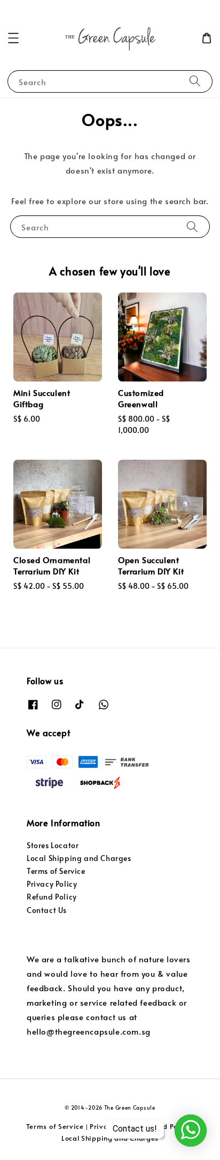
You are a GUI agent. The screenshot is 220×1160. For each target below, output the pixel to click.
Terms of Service (56, 871)
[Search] (195, 81)
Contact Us (47, 910)
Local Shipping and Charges (79, 858)
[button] (13, 38)
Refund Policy (52, 897)
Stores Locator (52, 845)
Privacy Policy (52, 884)
